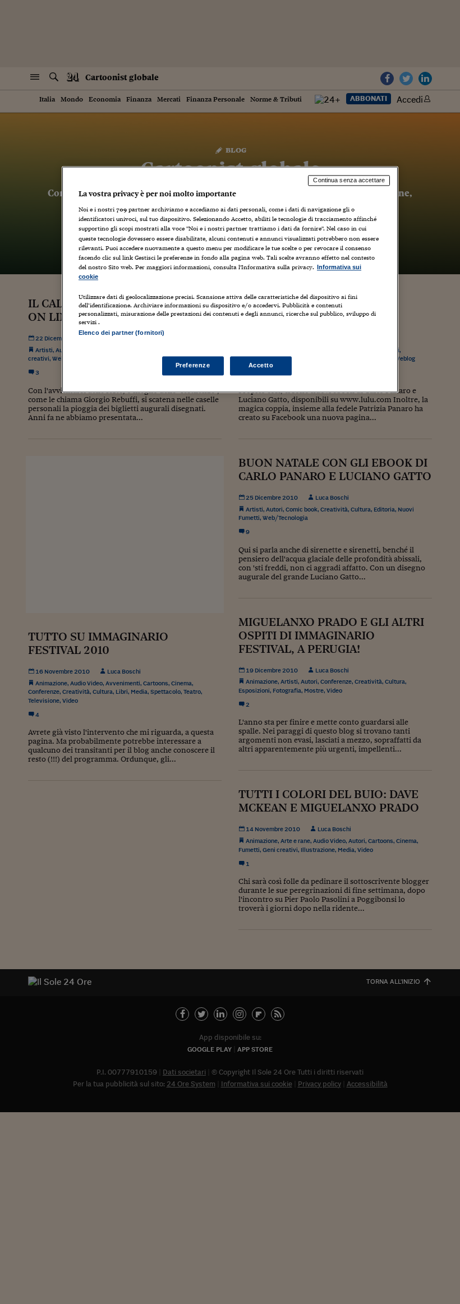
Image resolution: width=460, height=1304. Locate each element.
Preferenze (193, 365)
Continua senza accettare (349, 180)
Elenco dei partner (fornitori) (121, 332)
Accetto (261, 365)
